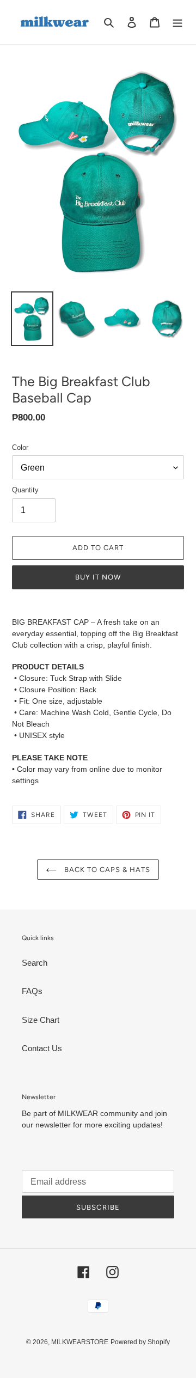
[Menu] (177, 22)
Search (34, 962)
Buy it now (98, 577)
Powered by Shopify (140, 1342)
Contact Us (42, 1048)
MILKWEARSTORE (79, 1342)
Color (20, 447)
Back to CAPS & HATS (106, 869)
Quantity (25, 490)
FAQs (32, 991)
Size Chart (40, 1020)
